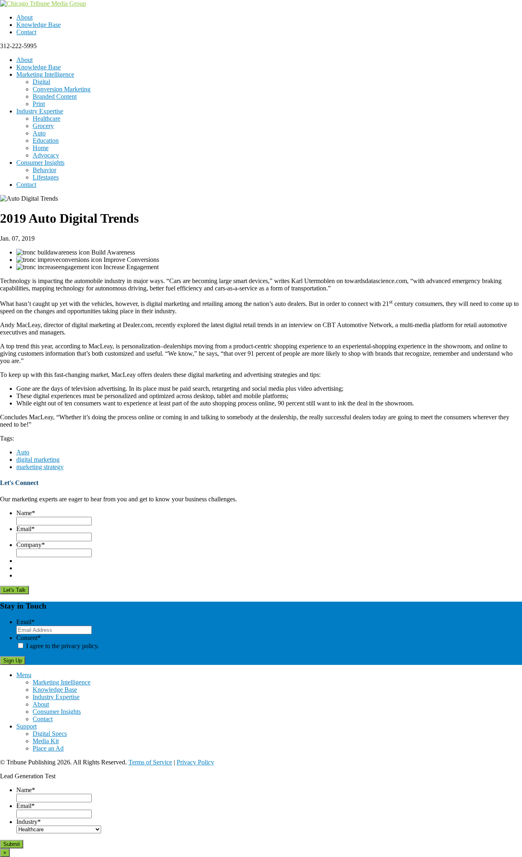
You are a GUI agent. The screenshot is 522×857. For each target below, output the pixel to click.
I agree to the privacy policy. (62, 645)
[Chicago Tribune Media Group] (43, 3)
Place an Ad (48, 748)
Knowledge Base (38, 24)
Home (41, 147)
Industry (28, 821)
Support (26, 726)
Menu (23, 674)
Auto (39, 133)
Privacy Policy (195, 762)
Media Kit (46, 740)
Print (39, 103)
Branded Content (55, 96)
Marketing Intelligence (45, 74)
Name (25, 512)
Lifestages (46, 177)
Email (25, 528)
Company (30, 544)
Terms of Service (150, 762)
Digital (41, 81)
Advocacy (46, 155)
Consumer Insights (40, 162)
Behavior (44, 169)
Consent (28, 637)
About (24, 17)
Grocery (43, 125)
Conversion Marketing (62, 89)
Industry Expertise (39, 111)
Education (46, 140)
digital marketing (38, 459)
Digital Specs (50, 733)
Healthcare (46, 118)
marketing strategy (40, 466)
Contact (26, 32)
